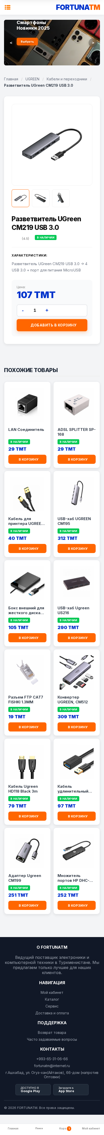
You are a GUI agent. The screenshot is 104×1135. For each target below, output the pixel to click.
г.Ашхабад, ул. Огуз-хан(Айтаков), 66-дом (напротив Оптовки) (52, 1074)
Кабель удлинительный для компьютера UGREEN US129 (74, 789)
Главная (11, 79)
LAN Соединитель (26, 429)
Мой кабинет (52, 992)
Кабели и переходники (67, 79)
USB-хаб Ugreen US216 (73, 610)
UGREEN (32, 79)
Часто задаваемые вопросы (52, 1039)
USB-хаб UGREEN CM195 (74, 521)
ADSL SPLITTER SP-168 (77, 432)
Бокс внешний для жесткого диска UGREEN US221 (26, 611)
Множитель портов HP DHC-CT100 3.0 (73, 878)
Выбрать (27, 41)
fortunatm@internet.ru (52, 1066)
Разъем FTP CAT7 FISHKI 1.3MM (25, 700)
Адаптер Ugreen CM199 (24, 878)
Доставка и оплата (52, 1013)
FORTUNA (78, 7)
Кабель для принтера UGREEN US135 (26, 521)
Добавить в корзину (53, 325)
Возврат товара (52, 1032)
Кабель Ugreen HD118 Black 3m (23, 789)
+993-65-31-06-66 (52, 1059)
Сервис (52, 1006)
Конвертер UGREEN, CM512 (73, 700)
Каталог (52, 999)
